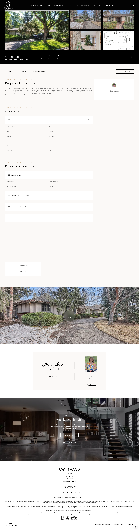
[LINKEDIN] (67, 492)
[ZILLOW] (75, 492)
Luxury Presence (106, 524)
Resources (85, 5)
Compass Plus (73, 5)
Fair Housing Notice (59, 497)
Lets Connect (97, 5)
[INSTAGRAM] (63, 492)
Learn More (110, 514)
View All (118, 40)
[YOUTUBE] (71, 492)
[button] (125, 71)
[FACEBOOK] (59, 492)
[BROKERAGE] (79, 492)
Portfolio (34, 5)
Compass (37, 500)
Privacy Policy (130, 524)
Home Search (45, 5)
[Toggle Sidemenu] (133, 5)
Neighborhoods (59, 5)
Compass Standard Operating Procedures (75, 497)
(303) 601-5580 (110, 5)
